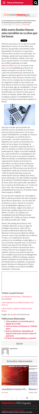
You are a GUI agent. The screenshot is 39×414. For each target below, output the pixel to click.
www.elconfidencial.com (11, 65)
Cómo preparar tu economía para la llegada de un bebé (20, 322)
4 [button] (22, 398)
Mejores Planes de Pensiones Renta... (19, 389)
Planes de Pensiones (15, 3)
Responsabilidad (19, 410)
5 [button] (27, 398)
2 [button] (12, 398)
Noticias (21, 23)
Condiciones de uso (7, 410)
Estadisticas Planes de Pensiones (18, 21)
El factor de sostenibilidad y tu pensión (21, 338)
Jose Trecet (26, 24)
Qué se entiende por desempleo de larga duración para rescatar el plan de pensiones (21, 333)
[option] (19, 380)
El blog (4, 21)
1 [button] (7, 398)
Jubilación (14, 23)
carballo (13, 314)
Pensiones (28, 23)
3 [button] (17, 398)
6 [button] (32, 398)
